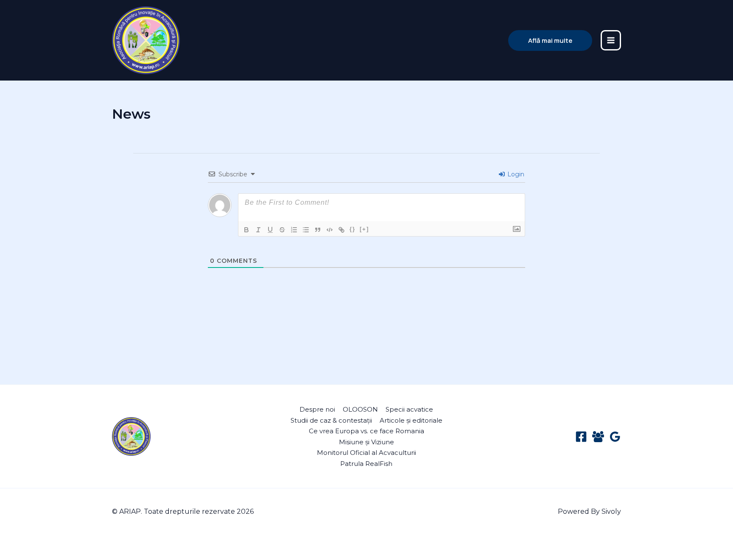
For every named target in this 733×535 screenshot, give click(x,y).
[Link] (341, 230)
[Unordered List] (306, 230)
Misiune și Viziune (366, 442)
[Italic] (258, 230)
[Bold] (246, 230)
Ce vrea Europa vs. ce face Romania (366, 431)
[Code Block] (330, 230)
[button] (550, 40)
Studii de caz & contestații (331, 420)
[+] (364, 229)
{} (352, 229)
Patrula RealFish (366, 464)
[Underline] (270, 230)
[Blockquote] (318, 230)
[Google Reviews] (615, 437)
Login (515, 174)
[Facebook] (581, 437)
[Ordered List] (294, 230)
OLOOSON (360, 409)
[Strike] (282, 230)
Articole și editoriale (411, 420)
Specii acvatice (409, 409)
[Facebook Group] (598, 437)
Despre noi (317, 409)
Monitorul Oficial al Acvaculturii (366, 453)
